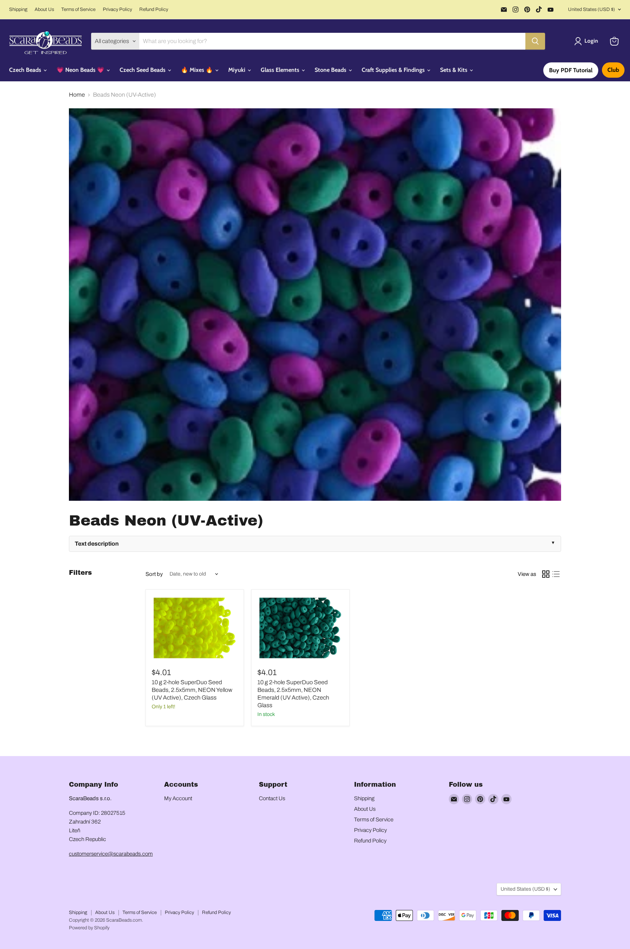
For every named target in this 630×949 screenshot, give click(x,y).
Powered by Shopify (89, 927)
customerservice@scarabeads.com (111, 854)
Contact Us (272, 798)
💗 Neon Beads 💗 (81, 69)
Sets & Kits (454, 69)
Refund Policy (153, 9)
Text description (97, 544)
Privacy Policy (117, 9)
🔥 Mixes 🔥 (197, 69)
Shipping (18, 9)
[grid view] (546, 574)
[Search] (535, 41)
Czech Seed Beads (143, 69)
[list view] (556, 574)
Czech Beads (26, 69)
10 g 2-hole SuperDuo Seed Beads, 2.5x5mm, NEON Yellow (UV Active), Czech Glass (192, 690)
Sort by (154, 574)
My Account (178, 798)
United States (591, 9)
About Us (44, 9)
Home (77, 95)
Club (613, 69)
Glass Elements (281, 69)
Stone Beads (331, 69)
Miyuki (237, 69)
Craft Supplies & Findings (394, 69)
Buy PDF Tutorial (570, 70)
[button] (587, 41)
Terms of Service (78, 9)
